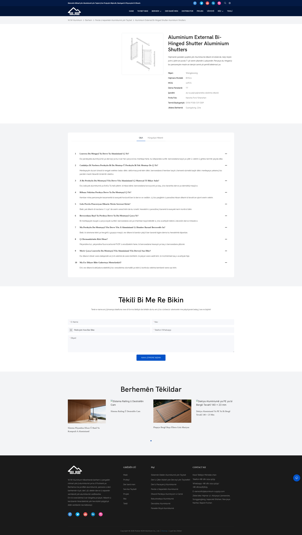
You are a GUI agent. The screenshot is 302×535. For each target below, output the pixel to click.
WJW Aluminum (75, 20)
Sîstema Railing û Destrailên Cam (125, 411)
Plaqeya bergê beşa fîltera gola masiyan (171, 427)
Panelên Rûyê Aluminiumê (162, 508)
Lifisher (179, 531)
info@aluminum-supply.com (212, 491)
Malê (125, 475)
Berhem (88, 20)
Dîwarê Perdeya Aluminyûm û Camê (167, 494)
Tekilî (125, 503)
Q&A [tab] (141, 138)
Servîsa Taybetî (129, 489)
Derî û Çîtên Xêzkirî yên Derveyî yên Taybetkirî (170, 480)
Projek (126, 494)
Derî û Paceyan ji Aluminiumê (163, 484)
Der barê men (129, 484)
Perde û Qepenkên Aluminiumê (164, 489)
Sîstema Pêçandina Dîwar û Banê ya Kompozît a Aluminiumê (84, 430)
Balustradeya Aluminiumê (162, 499)
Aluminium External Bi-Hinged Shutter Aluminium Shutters (160, 20)
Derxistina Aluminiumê (160, 503)
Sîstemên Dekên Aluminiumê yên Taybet (168, 475)
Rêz (124, 499)
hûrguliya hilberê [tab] (155, 138)
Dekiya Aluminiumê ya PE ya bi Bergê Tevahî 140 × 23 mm (213, 413)
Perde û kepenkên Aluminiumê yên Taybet (113, 20)
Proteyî (126, 480)
